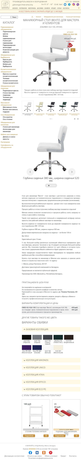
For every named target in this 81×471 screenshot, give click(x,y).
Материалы (32, 8)
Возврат (47, 8)
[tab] (50, 118)
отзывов (54, 449)
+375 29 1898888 (72, 1)
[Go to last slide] (24, 413)
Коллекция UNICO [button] (35, 367)
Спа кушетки (7, 117)
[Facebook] (30, 452)
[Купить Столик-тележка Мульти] (46, 435)
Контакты (66, 8)
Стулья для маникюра (11, 127)
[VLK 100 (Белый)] (47, 347)
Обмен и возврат (51, 456)
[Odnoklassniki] (44, 452)
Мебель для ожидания (9, 134)
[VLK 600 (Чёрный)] (26, 337)
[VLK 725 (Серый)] (37, 337)
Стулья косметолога (10, 83)
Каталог (15, 8)
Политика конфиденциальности (40, 458)
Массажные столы (10, 107)
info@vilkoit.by (39, 445)
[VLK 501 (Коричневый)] (69, 337)
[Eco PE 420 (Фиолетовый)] (26, 347)
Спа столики (7, 119)
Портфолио (23, 8)
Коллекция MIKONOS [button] (37, 360)
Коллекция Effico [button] (35, 381)
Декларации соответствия (14, 456)
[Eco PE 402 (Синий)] (37, 347)
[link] (39, 108)
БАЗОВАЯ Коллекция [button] (37, 329)
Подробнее (29, 436)
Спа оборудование (8, 115)
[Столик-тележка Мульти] (36, 413)
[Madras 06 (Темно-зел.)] (58, 337)
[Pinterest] (50, 452)
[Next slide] (78, 119)
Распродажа (5, 142)
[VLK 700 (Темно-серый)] (47, 337)
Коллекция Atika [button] (35, 374)
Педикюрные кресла (10, 91)
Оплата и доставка (34, 456)
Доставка (40, 8)
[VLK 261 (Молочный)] (58, 347)
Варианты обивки (64, 429)
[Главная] (32, 17)
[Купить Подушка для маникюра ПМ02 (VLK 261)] (76, 435)
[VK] (37, 452)
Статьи (59, 8)
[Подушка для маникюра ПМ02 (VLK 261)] (66, 413)
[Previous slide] (75, 119)
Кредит (53, 8)
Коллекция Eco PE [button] (36, 389)
